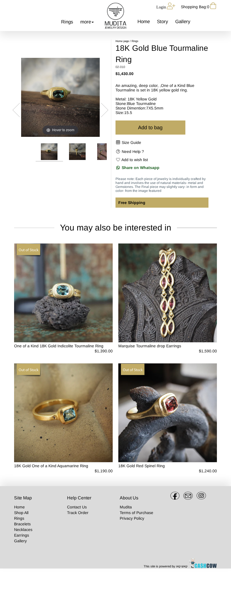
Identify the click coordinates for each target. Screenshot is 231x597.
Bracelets (22, 524)
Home (143, 21)
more (85, 22)
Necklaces (23, 529)
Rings (67, 22)
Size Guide (131, 142)
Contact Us (77, 507)
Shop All (21, 512)
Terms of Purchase (136, 512)
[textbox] (142, 512)
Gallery (182, 21)
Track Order (77, 512)
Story (162, 21)
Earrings (21, 535)
